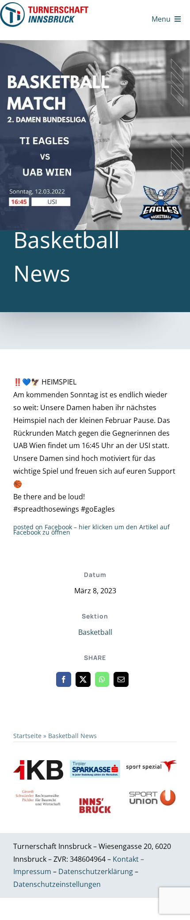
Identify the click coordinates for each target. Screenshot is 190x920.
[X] (83, 679)
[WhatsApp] (102, 679)
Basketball (95, 632)
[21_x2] (44, 6)
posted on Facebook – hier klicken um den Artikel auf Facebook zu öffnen (91, 529)
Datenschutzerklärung (96, 871)
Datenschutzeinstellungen (57, 884)
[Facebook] (63, 679)
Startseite (27, 735)
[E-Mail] (121, 679)
